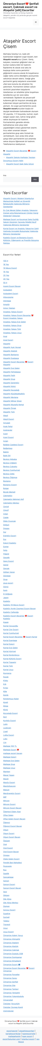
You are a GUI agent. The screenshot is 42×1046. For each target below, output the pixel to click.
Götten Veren (9, 572)
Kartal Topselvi (9, 662)
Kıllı (4, 684)
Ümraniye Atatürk (10, 946)
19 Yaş (6, 272)
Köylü (5, 710)
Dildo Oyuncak (9, 521)
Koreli (5, 702)
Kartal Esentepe (10, 640)
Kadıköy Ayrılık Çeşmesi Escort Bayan (19, 609)
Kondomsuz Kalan (11, 699)
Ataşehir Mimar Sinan (12, 401)
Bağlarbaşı (7, 448)
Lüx (4, 742)
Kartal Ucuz (8, 670)
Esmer (6, 547)
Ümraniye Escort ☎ (11, 965)
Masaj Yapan (8, 775)
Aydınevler (7, 430)
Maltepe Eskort (9, 757)
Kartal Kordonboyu (11, 655)
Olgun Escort (8, 833)
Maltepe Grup (9, 764)
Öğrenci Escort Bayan (12, 826)
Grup (5, 579)
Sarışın (6, 881)
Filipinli (6, 554)
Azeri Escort (8, 437)
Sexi (5, 892)
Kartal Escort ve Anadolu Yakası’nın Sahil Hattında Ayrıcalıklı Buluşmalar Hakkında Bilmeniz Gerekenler (21, 231)
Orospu (6, 855)
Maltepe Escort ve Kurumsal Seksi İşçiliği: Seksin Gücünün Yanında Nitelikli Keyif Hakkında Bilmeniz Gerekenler (21, 222)
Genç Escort (8, 561)
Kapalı (6, 622)
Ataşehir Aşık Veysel (12, 347)
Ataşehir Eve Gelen (11, 368)
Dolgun (6, 525)
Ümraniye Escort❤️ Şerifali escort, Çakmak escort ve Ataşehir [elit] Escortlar (21, 7)
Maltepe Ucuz (9, 768)
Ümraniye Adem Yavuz (13, 935)
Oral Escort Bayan (11, 852)
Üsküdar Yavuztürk (11, 1004)
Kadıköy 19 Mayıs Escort (13, 605)
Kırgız (5, 688)
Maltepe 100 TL (10, 746)
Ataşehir (6, 344)
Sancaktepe (8, 877)
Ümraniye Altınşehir (11, 939)
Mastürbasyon (9, 786)
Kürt (5, 717)
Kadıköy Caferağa (11, 612)
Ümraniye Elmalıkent (12, 961)
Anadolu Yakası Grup (12, 325)
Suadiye (6, 914)
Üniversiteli (8, 1000)
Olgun (5, 830)
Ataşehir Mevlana (10, 397)
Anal (5, 336)
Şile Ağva (7, 899)
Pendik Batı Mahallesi (12, 863)
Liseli (5, 731)
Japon (6, 598)
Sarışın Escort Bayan (12, 888)
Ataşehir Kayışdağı (11, 390)
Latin (5, 724)
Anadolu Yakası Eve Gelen (14, 322)
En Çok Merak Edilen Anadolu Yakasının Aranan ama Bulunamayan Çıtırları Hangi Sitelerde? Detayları (20, 213)
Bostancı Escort (10, 485)
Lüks (5, 739)
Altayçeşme (8, 297)
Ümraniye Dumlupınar (12, 957)
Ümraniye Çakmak (11, 950)
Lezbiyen (7, 728)
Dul (4, 532)
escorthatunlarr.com (11, 1039)
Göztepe (7, 576)
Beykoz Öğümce (10, 477)
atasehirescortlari (26, 1031)
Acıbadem (7, 290)
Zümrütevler (8, 1011)
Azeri (5, 434)
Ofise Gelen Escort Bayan (14, 819)
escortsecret (12, 1031)
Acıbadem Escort (10, 294)
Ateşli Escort (8, 419)
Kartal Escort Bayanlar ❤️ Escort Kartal (20, 637)
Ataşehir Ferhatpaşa (12, 372)
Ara (4, 175)
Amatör (6, 304)
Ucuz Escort (8, 932)
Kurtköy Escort (9, 721)
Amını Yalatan (9, 308)
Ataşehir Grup (9, 379)
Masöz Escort (9, 782)
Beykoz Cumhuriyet (11, 470)
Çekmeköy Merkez (11, 503)
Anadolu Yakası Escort (13, 312)
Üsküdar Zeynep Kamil (13, 1007)
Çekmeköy (7, 496)
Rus (4, 870)
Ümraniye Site (9, 985)
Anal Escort (8, 340)
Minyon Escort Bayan (12, 808)
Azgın (5, 441)
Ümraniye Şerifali (10, 982)
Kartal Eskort (8, 644)
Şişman (6, 906)
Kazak (6, 677)
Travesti (6, 924)
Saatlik (6, 873)
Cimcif (6, 510)
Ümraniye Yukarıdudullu (13, 996)
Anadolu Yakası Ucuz (12, 333)
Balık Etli (6, 456)
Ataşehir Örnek (9, 408)
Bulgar (6, 488)
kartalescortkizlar (13, 1034)
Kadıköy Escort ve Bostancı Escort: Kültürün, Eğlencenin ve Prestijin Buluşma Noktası (21, 240)
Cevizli (6, 507)
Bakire (6, 452)
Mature (6, 790)
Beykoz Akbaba (10, 459)
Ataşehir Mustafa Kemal (13, 405)
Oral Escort (8, 848)
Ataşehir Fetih (9, 375)
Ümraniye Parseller (11, 974)
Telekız (6, 921)
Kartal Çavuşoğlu (10, 626)
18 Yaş (6, 264)
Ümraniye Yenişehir (11, 993)
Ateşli (5, 416)
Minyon (6, 801)
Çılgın (5, 514)
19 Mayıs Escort (10, 268)
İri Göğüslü (7, 594)
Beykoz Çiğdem (10, 463)
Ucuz (5, 928)
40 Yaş (6, 279)
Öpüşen (6, 841)
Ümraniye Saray (10, 978)
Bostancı (7, 481)
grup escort (8, 583)
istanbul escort (28, 1039)
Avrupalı (6, 423)
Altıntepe (7, 301)
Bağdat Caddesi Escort (13, 445)
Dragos (6, 528)
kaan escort (27, 1036)
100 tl (5, 261)
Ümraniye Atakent (11, 943)
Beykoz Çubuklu (10, 466)
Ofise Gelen (8, 815)
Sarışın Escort (9, 884)
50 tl (5, 283)
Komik (5, 695)
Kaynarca (7, 673)
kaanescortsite (28, 1034)
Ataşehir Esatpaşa (11, 358)
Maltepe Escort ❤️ (11, 750)
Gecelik (6, 558)
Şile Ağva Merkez (10, 903)
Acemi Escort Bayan (12, 286)
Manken (6, 772)
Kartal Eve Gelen (10, 648)
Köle (5, 691)
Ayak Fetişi (7, 426)
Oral (5, 844)
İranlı (5, 590)
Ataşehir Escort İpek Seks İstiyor (20, 164)
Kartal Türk (8, 666)
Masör (6, 779)
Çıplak (6, 517)
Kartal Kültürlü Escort (12, 659)
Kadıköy (6, 601)
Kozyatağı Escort (10, 713)
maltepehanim (14, 1036)
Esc (4, 539)
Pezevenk (7, 866)
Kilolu (5, 680)
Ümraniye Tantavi (10, 989)
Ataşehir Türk (9, 412)
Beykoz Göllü (8, 474)
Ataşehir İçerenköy (11, 383)
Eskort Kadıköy (9, 543)
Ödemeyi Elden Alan (12, 812)
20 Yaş (6, 275)
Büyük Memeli (9, 492)
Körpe (5, 706)
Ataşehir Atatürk (10, 351)
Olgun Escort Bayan (11, 837)
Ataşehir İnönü (9, 386)
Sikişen (6, 895)
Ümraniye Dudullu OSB (13, 954)
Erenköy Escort (9, 536)
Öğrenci (6, 823)
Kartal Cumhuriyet (11, 633)
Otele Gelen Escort (11, 859)
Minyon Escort (9, 804)
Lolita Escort (8, 735)
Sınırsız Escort (9, 910)
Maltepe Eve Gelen (11, 761)
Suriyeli (6, 917)
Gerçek (6, 568)
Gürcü (5, 587)
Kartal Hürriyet (9, 651)
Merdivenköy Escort (11, 793)
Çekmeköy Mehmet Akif (13, 499)
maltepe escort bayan (12, 753)
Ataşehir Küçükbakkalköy (14, 394)
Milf (4, 797)
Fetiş (5, 550)
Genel (5, 565)
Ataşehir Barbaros (11, 355)
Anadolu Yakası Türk (12, 329)
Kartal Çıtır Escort (10, 629)
